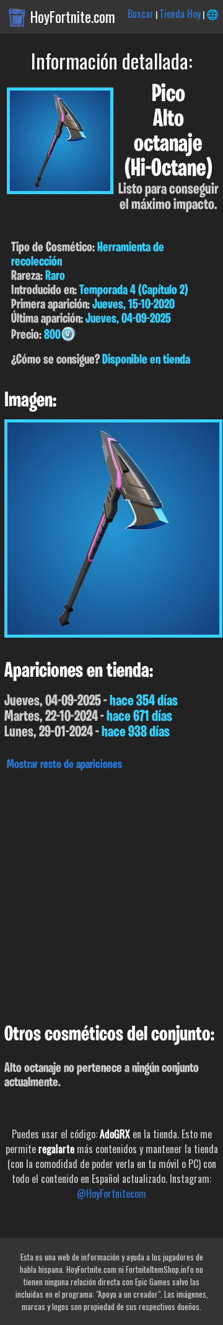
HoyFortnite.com (72, 16)
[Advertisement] (111, 894)
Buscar (141, 13)
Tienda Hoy (180, 13)
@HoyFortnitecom (111, 1193)
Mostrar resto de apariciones (64, 765)
